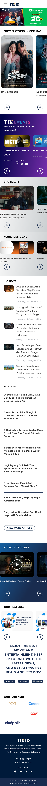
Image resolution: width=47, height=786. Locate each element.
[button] (7, 107)
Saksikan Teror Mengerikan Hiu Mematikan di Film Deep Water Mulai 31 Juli (22, 451)
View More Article (19, 528)
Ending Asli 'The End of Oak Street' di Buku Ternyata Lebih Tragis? (29, 311)
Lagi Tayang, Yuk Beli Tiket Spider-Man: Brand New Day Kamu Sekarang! (20, 468)
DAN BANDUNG (10, 92)
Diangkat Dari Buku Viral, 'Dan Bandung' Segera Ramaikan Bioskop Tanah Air (22, 398)
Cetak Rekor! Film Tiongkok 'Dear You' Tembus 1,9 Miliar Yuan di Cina (20, 415)
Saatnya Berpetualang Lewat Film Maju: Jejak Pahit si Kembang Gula (28, 369)
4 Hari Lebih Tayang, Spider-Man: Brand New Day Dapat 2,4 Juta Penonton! (23, 433)
